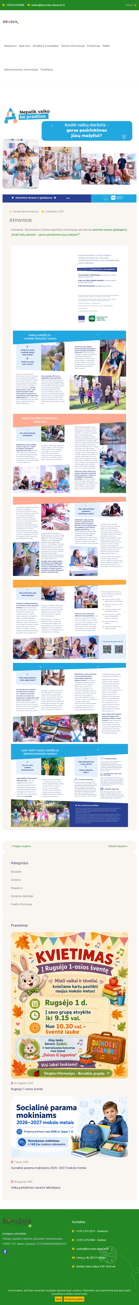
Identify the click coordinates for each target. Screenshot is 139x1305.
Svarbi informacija (21, 904)
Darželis (16, 879)
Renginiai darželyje (22, 896)
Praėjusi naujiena (22, 846)
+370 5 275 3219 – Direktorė (92, 1231)
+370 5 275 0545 (15, 5)
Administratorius (30, 211)
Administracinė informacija (21, 69)
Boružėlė (16, 871)
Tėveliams (46, 69)
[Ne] (134, 1295)
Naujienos (10, 45)
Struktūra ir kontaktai (45, 45)
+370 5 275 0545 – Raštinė (91, 1240)
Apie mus (25, 45)
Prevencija (93, 45)
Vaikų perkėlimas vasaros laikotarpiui (35, 1187)
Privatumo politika (74, 1299)
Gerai (58, 1299)
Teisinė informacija (73, 45)
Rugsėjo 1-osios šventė (27, 1089)
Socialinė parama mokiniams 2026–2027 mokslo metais (48, 1168)
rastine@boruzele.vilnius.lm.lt (48, 5)
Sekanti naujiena (117, 846)
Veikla (106, 45)
